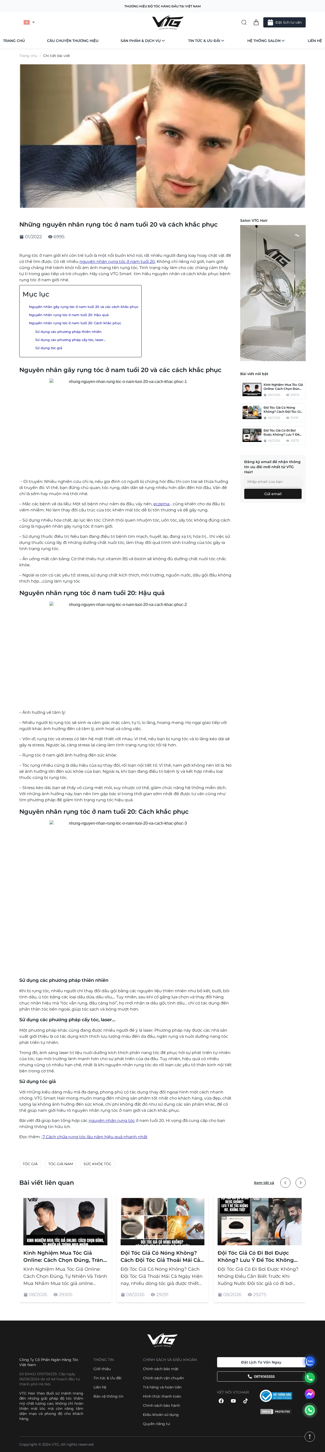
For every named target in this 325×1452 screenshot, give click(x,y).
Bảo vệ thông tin (108, 1396)
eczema (161, 503)
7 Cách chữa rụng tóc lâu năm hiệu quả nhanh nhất (95, 1136)
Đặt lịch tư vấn (288, 22)
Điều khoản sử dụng (161, 1414)
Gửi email (273, 494)
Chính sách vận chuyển (163, 1378)
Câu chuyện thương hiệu (73, 40)
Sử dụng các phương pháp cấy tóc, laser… (70, 340)
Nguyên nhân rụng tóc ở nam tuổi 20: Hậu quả (69, 315)
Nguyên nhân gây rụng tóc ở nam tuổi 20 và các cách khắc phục (83, 307)
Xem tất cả (264, 1182)
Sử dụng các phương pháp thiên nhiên (68, 332)
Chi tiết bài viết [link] (56, 55)
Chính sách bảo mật (160, 1369)
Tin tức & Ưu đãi (204, 40)
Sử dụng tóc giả (48, 348)
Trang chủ (14, 40)
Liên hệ (315, 40)
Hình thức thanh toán (162, 1396)
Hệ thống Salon (264, 40)
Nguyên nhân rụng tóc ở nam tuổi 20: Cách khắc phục (75, 323)
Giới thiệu (102, 1369)
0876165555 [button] (264, 1376)
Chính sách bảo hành (161, 1405)
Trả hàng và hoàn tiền (162, 1387)
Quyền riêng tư (156, 1423)
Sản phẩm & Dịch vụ (141, 40)
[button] (256, 22)
